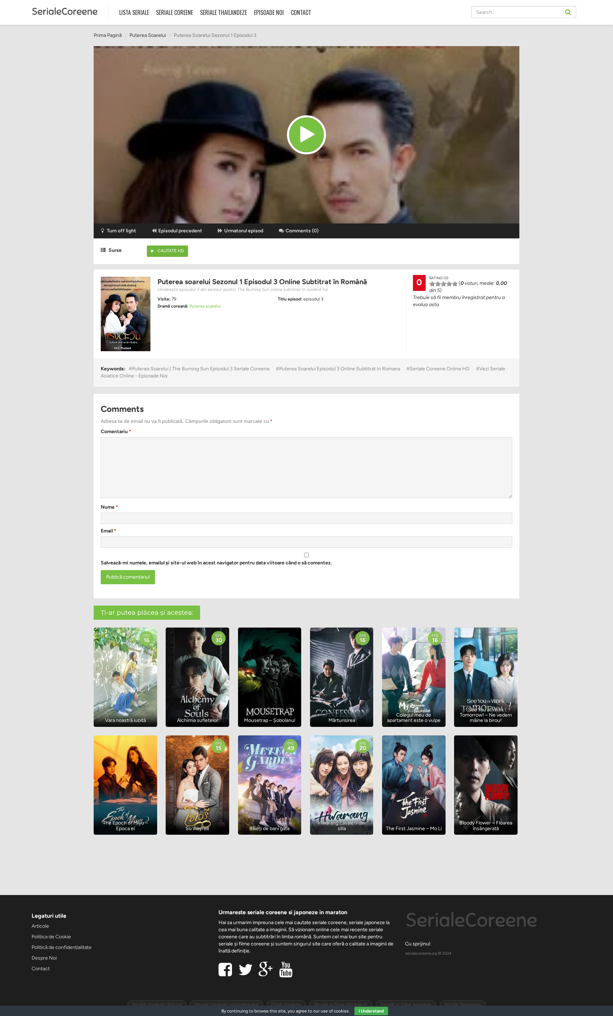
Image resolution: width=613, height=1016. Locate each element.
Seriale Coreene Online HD (440, 369)
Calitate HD (171, 250)
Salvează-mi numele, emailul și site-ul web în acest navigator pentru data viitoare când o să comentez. (216, 563)
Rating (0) (438, 278)
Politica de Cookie (51, 937)
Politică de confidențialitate (62, 947)
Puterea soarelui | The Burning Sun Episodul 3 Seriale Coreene (201, 369)
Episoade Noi (269, 12)
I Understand (371, 1011)
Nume (109, 507)
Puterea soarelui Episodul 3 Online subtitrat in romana (339, 369)
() (302, 231)
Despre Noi (44, 958)
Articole (40, 926)
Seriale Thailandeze (223, 12)
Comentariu (116, 432)
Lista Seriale (134, 12)
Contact (301, 12)
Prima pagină (108, 35)
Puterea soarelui (147, 35)
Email (108, 531)
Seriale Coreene (174, 12)
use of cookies (335, 1011)
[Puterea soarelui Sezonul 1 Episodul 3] (306, 134)
